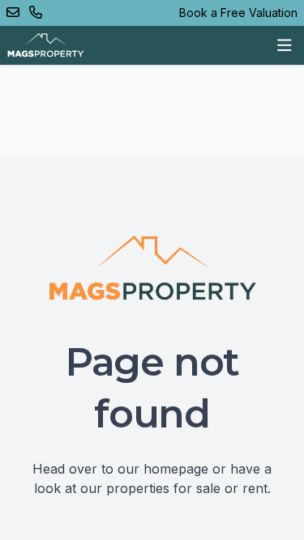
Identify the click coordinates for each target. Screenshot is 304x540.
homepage (175, 469)
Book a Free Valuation (238, 12)
